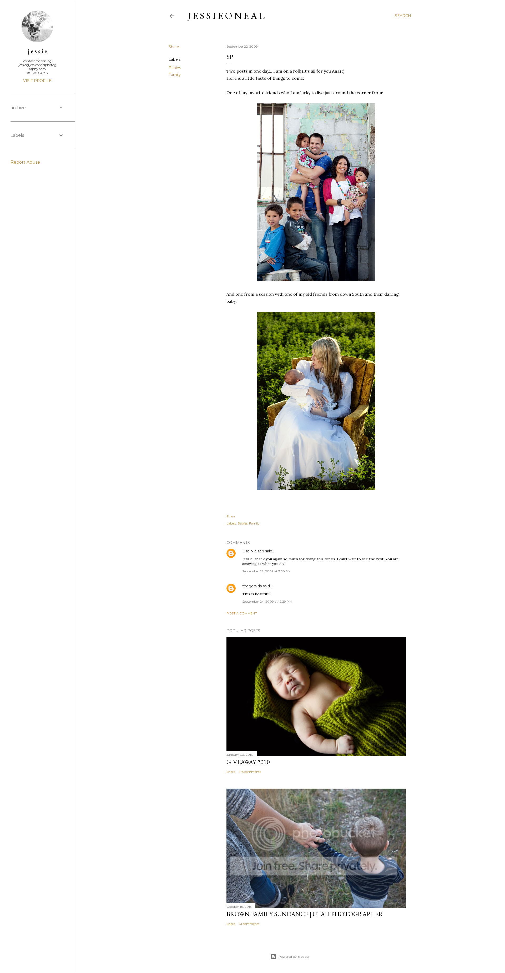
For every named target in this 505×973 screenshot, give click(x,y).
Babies (175, 67)
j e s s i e (37, 51)
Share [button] (174, 46)
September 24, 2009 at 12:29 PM (267, 601)
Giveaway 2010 (248, 762)
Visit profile (37, 80)
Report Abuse (25, 162)
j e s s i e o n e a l (226, 15)
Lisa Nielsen (253, 551)
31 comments (249, 924)
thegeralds (252, 586)
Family (175, 74)
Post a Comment (241, 613)
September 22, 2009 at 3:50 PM (266, 571)
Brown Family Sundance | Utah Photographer (304, 914)
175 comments (250, 772)
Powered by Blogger (294, 957)
